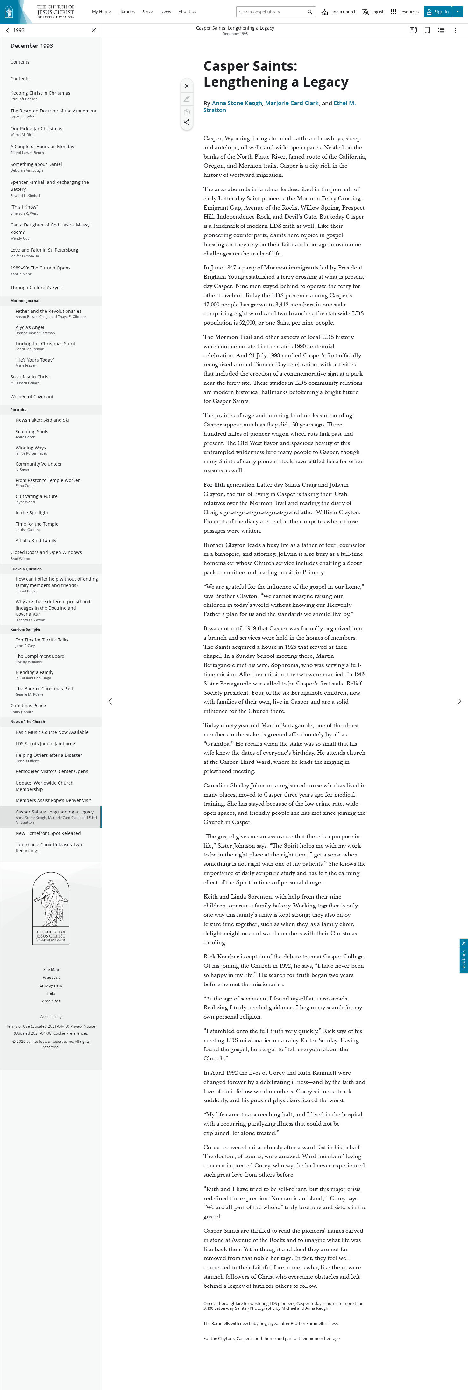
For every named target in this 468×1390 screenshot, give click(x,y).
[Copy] (187, 112)
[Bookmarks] (427, 30)
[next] (459, 701)
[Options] (455, 30)
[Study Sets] (413, 30)
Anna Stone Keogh (237, 103)
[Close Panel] (94, 30)
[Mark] (187, 99)
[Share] (187, 122)
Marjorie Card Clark (292, 103)
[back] (8, 30)
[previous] (110, 701)
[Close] (187, 86)
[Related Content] (441, 30)
